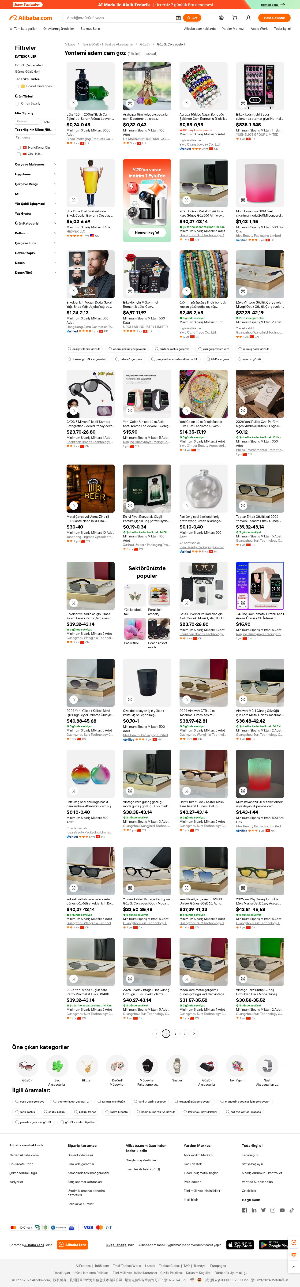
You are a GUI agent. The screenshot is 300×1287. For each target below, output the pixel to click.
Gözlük (145, 44)
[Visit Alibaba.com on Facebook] (245, 1210)
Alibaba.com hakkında (26, 1145)
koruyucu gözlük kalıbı (202, 1112)
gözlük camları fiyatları (80, 1122)
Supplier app (116, 1245)
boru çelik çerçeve (32, 1101)
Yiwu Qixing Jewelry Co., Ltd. (200, 144)
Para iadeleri (192, 1182)
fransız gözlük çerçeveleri (89, 359)
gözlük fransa (87, 1112)
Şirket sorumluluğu (23, 1173)
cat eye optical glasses (246, 1112)
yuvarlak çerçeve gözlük (36, 1122)
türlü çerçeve (220, 359)
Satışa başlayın (252, 1164)
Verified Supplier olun (257, 1182)
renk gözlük (27, 1112)
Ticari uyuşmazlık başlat (201, 1173)
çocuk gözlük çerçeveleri (129, 349)
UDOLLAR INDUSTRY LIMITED (145, 327)
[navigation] (35, 539)
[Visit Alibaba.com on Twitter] (263, 1210)
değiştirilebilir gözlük (86, 349)
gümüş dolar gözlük (256, 349)
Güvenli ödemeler (80, 1155)
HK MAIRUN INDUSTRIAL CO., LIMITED (147, 139)
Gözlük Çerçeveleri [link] (171, 44)
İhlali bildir (191, 1199)
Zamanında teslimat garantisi (88, 1173)
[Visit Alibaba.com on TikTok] (291, 1210)
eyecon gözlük (252, 359)
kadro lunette (119, 1112)
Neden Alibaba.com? (24, 1155)
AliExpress (83, 1266)
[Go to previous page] (156, 1033)
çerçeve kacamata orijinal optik (177, 359)
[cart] (235, 18)
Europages (218, 1266)
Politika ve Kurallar (81, 1204)
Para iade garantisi (81, 1164)
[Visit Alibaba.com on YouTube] (282, 1210)
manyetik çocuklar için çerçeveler (247, 1101)
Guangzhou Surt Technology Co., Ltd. (204, 235)
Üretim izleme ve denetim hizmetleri (86, 1193)
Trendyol (200, 1266)
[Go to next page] (194, 1033)
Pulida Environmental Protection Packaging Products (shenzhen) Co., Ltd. (260, 450)
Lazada (150, 1266)
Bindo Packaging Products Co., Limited (91, 139)
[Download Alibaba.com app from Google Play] (275, 1244)
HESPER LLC (76, 231)
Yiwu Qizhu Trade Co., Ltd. (198, 332)
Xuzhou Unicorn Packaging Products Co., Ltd (147, 545)
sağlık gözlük (57, 1112)
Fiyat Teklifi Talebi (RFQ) (143, 1169)
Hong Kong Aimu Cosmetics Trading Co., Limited (91, 327)
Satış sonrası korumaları (85, 1182)
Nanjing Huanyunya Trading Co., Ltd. (147, 442)
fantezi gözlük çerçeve (174, 349)
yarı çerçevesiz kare (216, 349)
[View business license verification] (192, 1280)
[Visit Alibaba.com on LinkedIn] (254, 1210)
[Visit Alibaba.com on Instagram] (273, 1210)
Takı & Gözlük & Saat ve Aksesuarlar (107, 44)
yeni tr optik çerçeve (152, 1101)
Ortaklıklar (249, 1191)
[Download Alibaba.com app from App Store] (240, 1244)
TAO (187, 1266)
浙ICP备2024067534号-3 (269, 1280)
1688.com (102, 1266)
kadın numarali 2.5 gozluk (158, 1112)
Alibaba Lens (34, 1245)
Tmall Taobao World (127, 1266)
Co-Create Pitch (21, 1164)
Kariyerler (16, 1182)
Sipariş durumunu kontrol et (262, 1173)
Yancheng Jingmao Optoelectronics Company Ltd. (91, 537)
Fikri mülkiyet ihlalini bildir (202, 1191)
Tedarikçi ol (250, 1155)
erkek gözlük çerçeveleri (195, 1101)
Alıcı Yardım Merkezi (198, 1155)
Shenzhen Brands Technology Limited (91, 442)
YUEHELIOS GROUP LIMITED (257, 134)
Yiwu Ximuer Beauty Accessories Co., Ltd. (204, 445)
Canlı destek (193, 1164)
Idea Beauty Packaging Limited (258, 235)
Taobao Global (169, 1266)
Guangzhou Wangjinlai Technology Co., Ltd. (260, 332)
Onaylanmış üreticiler (141, 1160)
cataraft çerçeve (131, 359)
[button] (178, 18)
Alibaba (70, 44)
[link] (294, 1242)
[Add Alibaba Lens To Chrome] (72, 1244)
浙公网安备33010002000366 (226, 1280)
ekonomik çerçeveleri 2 (73, 1101)
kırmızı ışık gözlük (113, 1101)
